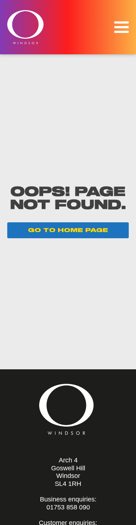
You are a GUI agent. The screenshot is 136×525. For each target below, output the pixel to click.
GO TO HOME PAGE (68, 230)
